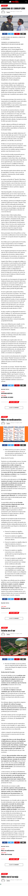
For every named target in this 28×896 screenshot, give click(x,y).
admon (8, 12)
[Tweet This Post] (11, 34)
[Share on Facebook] (5, 34)
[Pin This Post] (17, 34)
